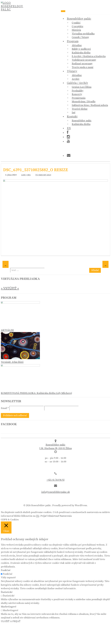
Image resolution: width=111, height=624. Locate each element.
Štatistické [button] (6, 592)
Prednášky (77, 90)
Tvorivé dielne (79, 108)
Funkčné (7, 574)
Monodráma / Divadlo (83, 101)
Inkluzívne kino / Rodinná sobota (90, 105)
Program (72, 41)
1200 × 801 (26, 175)
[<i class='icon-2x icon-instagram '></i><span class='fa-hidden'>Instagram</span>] (68, 137)
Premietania (78, 98)
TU (37, 516)
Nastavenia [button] (66, 516)
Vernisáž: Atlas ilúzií (12, 362)
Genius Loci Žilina (81, 87)
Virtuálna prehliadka (83, 33)
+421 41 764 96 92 (55, 479)
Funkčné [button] (5, 570)
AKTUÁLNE (7, 330)
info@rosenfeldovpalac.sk (55, 492)
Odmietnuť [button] (53, 516)
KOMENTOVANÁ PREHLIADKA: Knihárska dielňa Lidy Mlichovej (36, 393)
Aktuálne (77, 45)
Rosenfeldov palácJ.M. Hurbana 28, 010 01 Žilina (55, 446)
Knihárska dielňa (81, 52)
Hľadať (95, 270)
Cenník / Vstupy (80, 37)
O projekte (77, 26)
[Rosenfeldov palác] (12, 9)
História (76, 30)
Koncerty (77, 94)
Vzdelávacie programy (84, 59)
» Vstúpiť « (10, 288)
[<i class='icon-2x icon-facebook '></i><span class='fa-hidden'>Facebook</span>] (67, 133)
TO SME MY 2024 (43, 175)
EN (69, 128)
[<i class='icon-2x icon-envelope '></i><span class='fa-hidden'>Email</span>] (69, 156)
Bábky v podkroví (81, 49)
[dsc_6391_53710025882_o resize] (55, 181)
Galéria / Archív (77, 83)
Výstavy (72, 71)
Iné (73, 112)
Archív (75, 79)
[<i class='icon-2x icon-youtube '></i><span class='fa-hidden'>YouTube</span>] (68, 141)
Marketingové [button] (8, 606)
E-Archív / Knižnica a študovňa (89, 56)
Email (5, 408)
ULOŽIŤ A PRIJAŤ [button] (10, 621)
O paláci (76, 22)
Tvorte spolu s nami (82, 67)
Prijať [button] (43, 516)
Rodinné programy (82, 63)
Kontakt (72, 116)
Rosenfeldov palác (79, 18)
